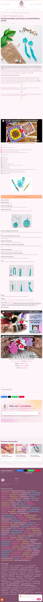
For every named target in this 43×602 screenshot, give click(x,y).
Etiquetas (39, 4)
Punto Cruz (38, 545)
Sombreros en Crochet (6, 552)
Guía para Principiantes (5, 592)
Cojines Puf (36, 569)
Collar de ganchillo (11, 511)
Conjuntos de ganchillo (21, 511)
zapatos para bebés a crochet (7, 560)
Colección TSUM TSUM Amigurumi (35, 509)
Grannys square (5, 524)
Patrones (31, 4)
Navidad (38, 535)
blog (32, 581)
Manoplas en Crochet (5, 532)
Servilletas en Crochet (19, 550)
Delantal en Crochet (20, 517)
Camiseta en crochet (5, 594)
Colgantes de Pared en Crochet (30, 578)
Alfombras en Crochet (36, 492)
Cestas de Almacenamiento (14, 567)
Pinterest (22, 396)
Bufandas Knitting (35, 500)
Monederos (4, 535)
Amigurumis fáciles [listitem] (6, 417)
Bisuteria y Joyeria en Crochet (6, 389)
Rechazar (33, 599)
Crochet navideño (13, 513)
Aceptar (38, 599)
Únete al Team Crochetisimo (6, 87)
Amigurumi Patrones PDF (28, 576)
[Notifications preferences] (2, 599)
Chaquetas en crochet (6, 509)
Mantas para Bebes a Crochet (6, 582)
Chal (26, 9)
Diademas (11, 590)
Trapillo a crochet (25, 554)
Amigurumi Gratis (7, 9)
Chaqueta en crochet (15, 589)
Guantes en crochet (14, 524)
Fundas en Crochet (26, 520)
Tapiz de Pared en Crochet (16, 552)
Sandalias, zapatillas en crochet (7, 550)
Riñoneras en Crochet (36, 547)
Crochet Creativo (5, 513)
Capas (32, 574)
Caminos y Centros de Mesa (6, 587)
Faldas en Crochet (30, 572)
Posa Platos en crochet (36, 543)
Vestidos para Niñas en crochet (7, 558)
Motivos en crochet (12, 535)
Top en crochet (35, 552)
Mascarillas (29, 589)
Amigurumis (14, 9)
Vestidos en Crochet (30, 556)
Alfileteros (20, 592)
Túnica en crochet (34, 554)
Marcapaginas (27, 581)
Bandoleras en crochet (24, 496)
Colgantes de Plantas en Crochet (18, 581)
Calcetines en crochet (5, 590)
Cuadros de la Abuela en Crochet (7, 515)
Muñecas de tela (31, 535)
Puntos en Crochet (15, 547)
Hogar (36, 587)
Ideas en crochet (5, 526)
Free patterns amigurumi (15, 520)
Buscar (16, 483)
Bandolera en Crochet (21, 570)
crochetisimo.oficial (23, 365)
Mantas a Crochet (36, 583)
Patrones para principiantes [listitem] (24, 417)
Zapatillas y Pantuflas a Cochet (25, 558)
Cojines (14, 509)
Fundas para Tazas (37, 571)
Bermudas (32, 496)
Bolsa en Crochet (10, 500)
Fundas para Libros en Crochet (7, 522)
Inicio (2, 4)
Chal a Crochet (17, 507)
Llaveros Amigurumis (5, 530)
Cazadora (34, 589)
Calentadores (19, 502)
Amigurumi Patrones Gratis (28, 585)
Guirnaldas (22, 524)
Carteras (14, 505)
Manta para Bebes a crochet (16, 532)
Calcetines (12, 502)
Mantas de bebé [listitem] (14, 417)
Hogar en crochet (29, 524)
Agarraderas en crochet (26, 492)
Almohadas (3, 576)
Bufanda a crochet (26, 500)
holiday (32, 592)
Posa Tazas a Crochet (6, 545)
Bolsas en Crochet (32, 566)
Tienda (35, 4)
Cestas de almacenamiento (7, 507)
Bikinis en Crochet (5, 498)
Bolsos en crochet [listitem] (35, 417)
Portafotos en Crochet (26, 543)
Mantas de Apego (27, 532)
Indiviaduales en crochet (15, 526)
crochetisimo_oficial (23, 363)
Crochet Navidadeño (21, 594)
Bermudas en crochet (5, 567)
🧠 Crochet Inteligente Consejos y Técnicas (22, 560)
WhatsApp (15, 396)
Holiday (37, 524)
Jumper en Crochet (20, 578)
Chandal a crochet (35, 507)
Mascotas (30, 579)
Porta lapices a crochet (15, 543)
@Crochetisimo (29, 361)
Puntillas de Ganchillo (30, 545)
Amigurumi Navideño (22, 494)
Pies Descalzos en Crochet (6, 541)
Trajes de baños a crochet (15, 554)
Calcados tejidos (5, 502)
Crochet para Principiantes (19, 565)
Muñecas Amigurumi (22, 535)
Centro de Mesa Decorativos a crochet (24, 505)
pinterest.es (23, 367)
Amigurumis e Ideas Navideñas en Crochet (27, 567)
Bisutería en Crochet (38, 592)
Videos (16, 558)
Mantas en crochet (36, 532)
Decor (3, 517)
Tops (37, 9)
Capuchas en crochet (14, 569)
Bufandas (3, 584)
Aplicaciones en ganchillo (23, 569)
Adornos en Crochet (15, 492)
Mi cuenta (17, 482)
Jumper (3, 528)
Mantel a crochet (4, 578)
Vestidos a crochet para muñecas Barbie (17, 556)
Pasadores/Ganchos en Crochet (21, 539)
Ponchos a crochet (5, 543)
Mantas (34, 9)
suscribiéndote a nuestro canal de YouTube (30, 94)
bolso (26, 565)
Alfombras (31, 569)
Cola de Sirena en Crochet (22, 509)
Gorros (30, 9)
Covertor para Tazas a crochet (33, 511)
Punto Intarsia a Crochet (6, 547)
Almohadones (4, 494)
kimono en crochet (4, 574)
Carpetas (22, 9)
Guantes (32, 587)
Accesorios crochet (7, 12)
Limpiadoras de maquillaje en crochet (33, 528)
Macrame (28, 530)
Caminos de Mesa (27, 502)
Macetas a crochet (14, 592)
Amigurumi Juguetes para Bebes (15, 583)
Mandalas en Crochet (36, 530)
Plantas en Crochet (16, 541)
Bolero (39, 588)
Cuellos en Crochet (18, 515)
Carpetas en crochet (6, 505)
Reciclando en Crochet (26, 547)
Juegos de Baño (34, 526)
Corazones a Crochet (23, 579)
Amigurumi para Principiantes (33, 494)
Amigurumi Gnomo (13, 494)
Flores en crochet (5, 520)
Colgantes (4, 511)
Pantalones (20, 537)
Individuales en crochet (10, 576)
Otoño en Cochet (5, 537)
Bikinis (37, 567)
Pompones (32, 541)
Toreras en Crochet (5, 554)
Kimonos (9, 528)
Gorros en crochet (31, 522)
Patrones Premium (7, 4)
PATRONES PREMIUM (33, 539)
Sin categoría (36, 550)
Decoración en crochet (11, 517)
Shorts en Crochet (28, 550)
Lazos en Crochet (21, 528)
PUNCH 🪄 (22, 545)
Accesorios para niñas (6, 492)
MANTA (17, 574)
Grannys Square (37, 581)
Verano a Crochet (5, 556)
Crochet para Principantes (23, 513)
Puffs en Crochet (15, 545)
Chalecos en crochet (26, 507)
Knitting (14, 528)
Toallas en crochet (26, 552)
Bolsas (19, 9)
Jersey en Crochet (24, 526)
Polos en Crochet (25, 541)
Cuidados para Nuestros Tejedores (30, 515)
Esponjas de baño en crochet (25, 574)
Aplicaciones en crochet (13, 496)
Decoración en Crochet (19, 591)
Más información (32, 596)
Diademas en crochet (31, 517)
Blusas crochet (26, 498)
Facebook (4, 396)
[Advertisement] (21, 376)
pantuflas (27, 537)
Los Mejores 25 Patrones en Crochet (17, 530)
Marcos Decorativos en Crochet (14, 580)
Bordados (18, 500)
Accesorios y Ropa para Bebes (26, 583)
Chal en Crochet (12, 574)
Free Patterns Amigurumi (13, 585)
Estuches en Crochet (5, 565)
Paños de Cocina (13, 537)
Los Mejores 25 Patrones (5, 569)
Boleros (3, 500)
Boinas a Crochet (4, 579)
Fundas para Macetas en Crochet (20, 522)
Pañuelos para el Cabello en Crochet (8, 539)
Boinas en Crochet (34, 498)
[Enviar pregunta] (39, 413)
